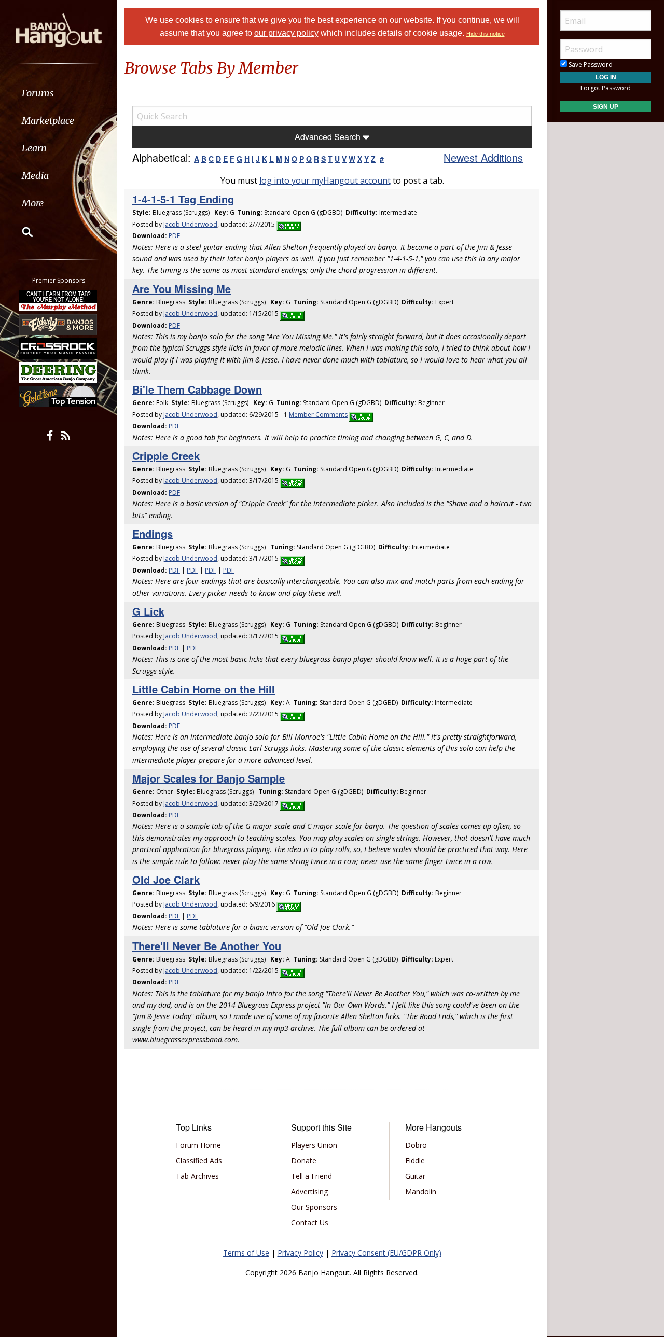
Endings (152, 533)
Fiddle (415, 1160)
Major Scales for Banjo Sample (208, 778)
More (33, 203)
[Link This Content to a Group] (288, 224)
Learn (34, 148)
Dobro (416, 1145)
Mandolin (420, 1191)
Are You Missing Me (181, 288)
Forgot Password (605, 87)
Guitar (415, 1176)
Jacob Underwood (190, 224)
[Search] (21, 231)
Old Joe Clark (166, 879)
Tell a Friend (311, 1176)
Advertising (309, 1191)
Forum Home (198, 1145)
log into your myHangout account (325, 180)
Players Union (314, 1145)
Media (35, 176)
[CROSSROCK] (58, 348)
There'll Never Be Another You (206, 945)
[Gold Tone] (58, 397)
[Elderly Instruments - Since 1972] (58, 324)
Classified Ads (199, 1160)
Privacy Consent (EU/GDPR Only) (386, 1253)
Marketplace (48, 121)
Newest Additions (483, 157)
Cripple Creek (166, 455)
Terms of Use (246, 1253)
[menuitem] (58, 93)
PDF (174, 235)
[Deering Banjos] (58, 372)
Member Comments (318, 414)
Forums (38, 93)
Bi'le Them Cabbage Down (197, 389)
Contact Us (309, 1223)
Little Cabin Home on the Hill (203, 689)
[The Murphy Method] (58, 300)
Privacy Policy (300, 1253)
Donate (303, 1160)
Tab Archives (197, 1176)
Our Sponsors (314, 1207)
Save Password (590, 64)
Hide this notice (485, 34)
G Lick (148, 611)
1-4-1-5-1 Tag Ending (183, 198)
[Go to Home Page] (59, 29)
